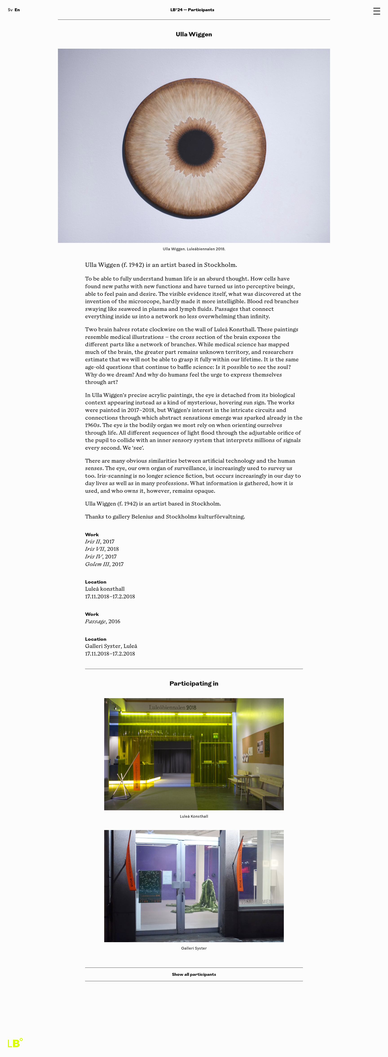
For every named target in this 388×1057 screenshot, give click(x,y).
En (17, 9)
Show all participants (194, 974)
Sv (10, 10)
